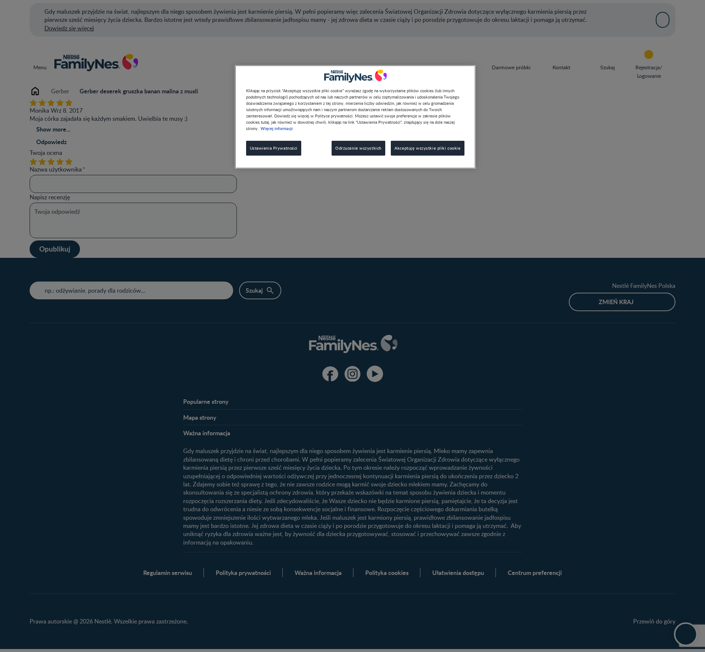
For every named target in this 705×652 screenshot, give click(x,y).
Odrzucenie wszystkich (358, 148)
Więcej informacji (277, 128)
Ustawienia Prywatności (274, 148)
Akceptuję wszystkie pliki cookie (427, 148)
